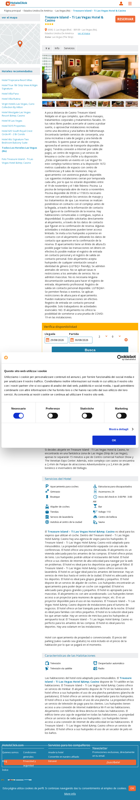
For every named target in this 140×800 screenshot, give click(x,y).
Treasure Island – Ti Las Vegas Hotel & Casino (99, 10)
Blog (4, 761)
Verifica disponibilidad (60, 327)
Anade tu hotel (55, 752)
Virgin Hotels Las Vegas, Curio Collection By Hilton (18, 105)
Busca (90, 350)
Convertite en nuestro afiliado (63, 756)
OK (114, 440)
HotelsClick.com (17, 3)
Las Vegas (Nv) (62, 10)
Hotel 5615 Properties (14, 125)
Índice (5, 769)
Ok (132, 788)
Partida (74, 334)
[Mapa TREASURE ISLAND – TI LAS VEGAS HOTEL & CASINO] (20, 44)
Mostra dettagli (119, 429)
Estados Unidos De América (38, 10)
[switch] (53, 416)
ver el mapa (84, 33)
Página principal (12, 10)
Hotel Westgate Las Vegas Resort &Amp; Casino (16, 114)
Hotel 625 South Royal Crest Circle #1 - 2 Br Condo (17, 132)
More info (70, 793)
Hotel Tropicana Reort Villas (17, 80)
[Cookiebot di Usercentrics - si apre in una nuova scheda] (120, 358)
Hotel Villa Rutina (11, 98)
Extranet (52, 761)
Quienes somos (10, 752)
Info (57, 48)
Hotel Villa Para (10, 93)
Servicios (69, 48)
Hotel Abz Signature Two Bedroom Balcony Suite (15, 141)
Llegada (50, 334)
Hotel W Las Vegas (12, 120)
